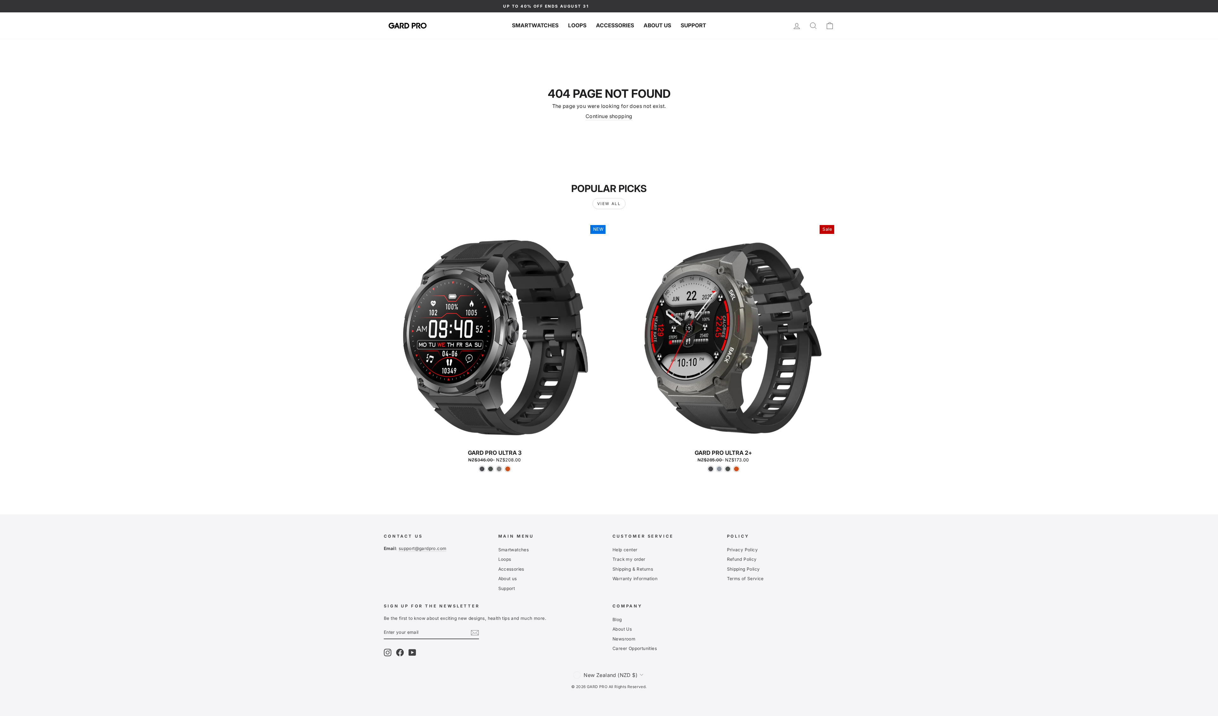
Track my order (628, 559)
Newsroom (623, 638)
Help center (624, 549)
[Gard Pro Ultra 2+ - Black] (711, 469)
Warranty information (635, 578)
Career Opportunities (634, 648)
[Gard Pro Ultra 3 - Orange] (508, 469)
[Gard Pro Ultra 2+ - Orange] (736, 469)
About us (657, 25)
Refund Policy (742, 559)
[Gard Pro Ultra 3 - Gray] (499, 469)
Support (693, 25)
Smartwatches (535, 25)
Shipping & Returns (632, 569)
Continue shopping (609, 116)
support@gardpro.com (423, 548)
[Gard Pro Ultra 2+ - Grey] (719, 469)
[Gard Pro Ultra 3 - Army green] (491, 469)
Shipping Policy (743, 569)
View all (609, 203)
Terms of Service (745, 578)
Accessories (615, 25)
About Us (622, 629)
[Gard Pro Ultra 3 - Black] (482, 469)
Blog (617, 619)
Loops (577, 25)
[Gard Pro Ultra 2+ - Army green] (728, 469)
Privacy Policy (742, 549)
